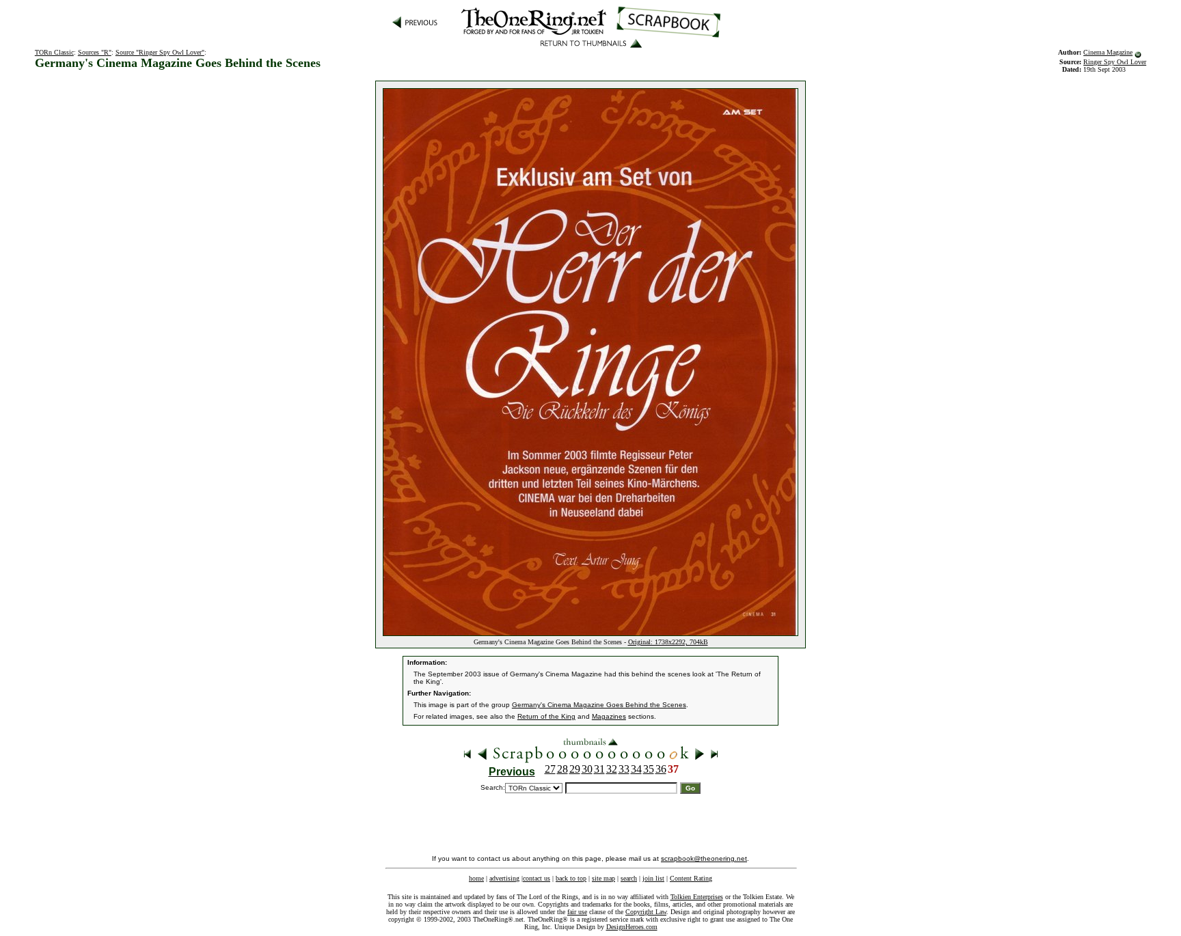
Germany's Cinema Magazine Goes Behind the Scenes (599, 704)
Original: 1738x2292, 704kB (668, 642)
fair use (577, 912)
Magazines (609, 716)
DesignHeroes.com (631, 927)
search (629, 878)
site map (603, 878)
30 (587, 769)
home (476, 878)
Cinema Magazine (1107, 52)
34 (636, 769)
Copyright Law (645, 912)
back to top (571, 878)
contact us (536, 878)
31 (599, 769)
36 (660, 769)
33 (624, 769)
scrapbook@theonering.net (704, 858)
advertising (504, 878)
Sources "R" (94, 52)
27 (550, 769)
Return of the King (546, 716)
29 (574, 769)
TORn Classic (54, 52)
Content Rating (691, 878)
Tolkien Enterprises (696, 896)
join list (653, 878)
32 (611, 769)
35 (648, 769)
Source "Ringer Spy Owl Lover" (160, 52)
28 (562, 769)
